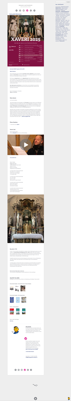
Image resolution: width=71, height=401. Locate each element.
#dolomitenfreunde (63, 15)
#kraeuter (67, 22)
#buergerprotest (66, 12)
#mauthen (61, 26)
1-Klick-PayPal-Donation (30, 351)
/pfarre (18, 124)
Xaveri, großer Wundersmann (15, 14)
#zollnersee (57, 41)
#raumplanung (58, 32)
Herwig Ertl (15, 132)
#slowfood (66, 33)
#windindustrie (64, 39)
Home (56, 4)
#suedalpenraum (59, 35)
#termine (14, 71)
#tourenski (65, 36)
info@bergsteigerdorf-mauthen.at (31, 357)
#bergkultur (58, 11)
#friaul (61, 17)
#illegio (66, 20)
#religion (63, 32)
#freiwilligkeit (58, 17)
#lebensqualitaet (62, 25)
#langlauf (57, 25)
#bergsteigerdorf (65, 11)
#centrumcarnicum (62, 14)
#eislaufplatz (57, 16)
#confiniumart (68, 14)
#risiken (66, 32)
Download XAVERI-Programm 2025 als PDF (17, 68)
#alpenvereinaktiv (65, 8)
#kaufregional (58, 21)
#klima (64, 22)
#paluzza (68, 30)
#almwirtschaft (58, 6)
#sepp (62, 33)
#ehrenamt (68, 15)
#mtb (66, 27)
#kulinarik (57, 23)
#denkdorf (57, 15)
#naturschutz (58, 30)
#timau (65, 35)
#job (68, 20)
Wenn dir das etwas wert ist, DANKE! (32, 349)
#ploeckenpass (64, 31)
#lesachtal (67, 25)
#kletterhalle (57, 22)
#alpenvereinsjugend (60, 9)
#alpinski (65, 9)
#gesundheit (63, 20)
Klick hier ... (12, 320)
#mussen (61, 28)
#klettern (61, 22)
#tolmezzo (61, 36)
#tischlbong (58, 36)
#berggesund (63, 10)
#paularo (57, 31)
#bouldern (61, 12)
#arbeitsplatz (58, 10)
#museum (57, 28)
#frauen (66, 16)
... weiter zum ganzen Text (25, 116)
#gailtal (64, 17)
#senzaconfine (58, 33)
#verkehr (63, 38)
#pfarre (60, 31)
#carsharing (57, 14)
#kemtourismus (63, 21)
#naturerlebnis (65, 28)
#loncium (57, 26)
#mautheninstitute (59, 27)
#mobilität (63, 27)
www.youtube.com (13, 157)
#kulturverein (61, 23)
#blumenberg (58, 12)
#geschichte (58, 20)
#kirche (67, 21)
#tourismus (58, 37)
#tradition (62, 37)
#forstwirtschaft (62, 16)
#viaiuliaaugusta (59, 39)
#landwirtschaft (67, 23)
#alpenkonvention (65, 6)
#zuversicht (62, 41)
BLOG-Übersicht (60, 4)
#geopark (63, 18)
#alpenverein (58, 8)
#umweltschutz (58, 38)
